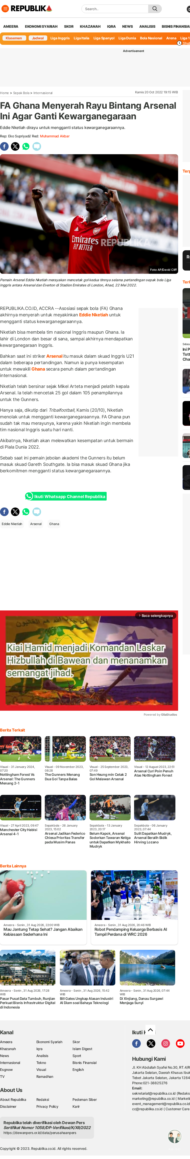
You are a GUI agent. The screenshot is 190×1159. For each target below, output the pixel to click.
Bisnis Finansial (84, 1062)
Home (4, 93)
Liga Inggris (60, 38)
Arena (171, 38)
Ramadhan (44, 1076)
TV (2, 1076)
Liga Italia (81, 38)
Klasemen (14, 38)
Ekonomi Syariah (41, 26)
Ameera (6, 1042)
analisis (147, 26)
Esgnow (6, 1069)
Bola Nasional (151, 38)
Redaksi (42, 1099)
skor (68, 26)
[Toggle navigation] (5, 9)
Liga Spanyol (104, 38)
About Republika (13, 1099)
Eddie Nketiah (93, 314)
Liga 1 (185, 38)
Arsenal (54, 356)
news (127, 26)
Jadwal (38, 38)
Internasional (42, 93)
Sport (76, 1056)
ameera (10, 26)
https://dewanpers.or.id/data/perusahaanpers (39, 1133)
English (78, 1069)
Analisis (42, 1056)
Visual (41, 1069)
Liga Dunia (127, 38)
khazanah (90, 26)
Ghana (38, 369)
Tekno (41, 1062)
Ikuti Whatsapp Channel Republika (69, 496)
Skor (76, 1042)
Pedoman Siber (84, 1099)
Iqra (39, 1049)
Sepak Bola (21, 93)
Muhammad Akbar (55, 136)
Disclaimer (8, 1106)
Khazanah (8, 1049)
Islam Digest (82, 1049)
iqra (111, 26)
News (4, 1056)
